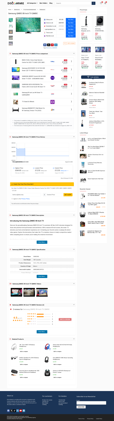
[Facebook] (8, 410)
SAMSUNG (54, 47)
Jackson (91, 127)
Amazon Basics (92, 107)
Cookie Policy (99, 418)
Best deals (45, 403)
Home (9, 9)
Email (78, 400)
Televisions (42, 9)
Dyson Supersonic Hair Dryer (95, 178)
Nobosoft (15, 417)
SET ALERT (68, 194)
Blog (50, 3)
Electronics (17, 9)
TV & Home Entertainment (29, 9)
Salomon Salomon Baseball (96, 92)
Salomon (91, 95)
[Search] (93, 3)
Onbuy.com (64, 170)
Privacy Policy (25, 199)
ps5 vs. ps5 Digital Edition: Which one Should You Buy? (97, 139)
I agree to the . (21, 199)
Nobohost (14, 418)
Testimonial (62, 400)
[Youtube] (20, 410)
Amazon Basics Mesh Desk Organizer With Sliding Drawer (96, 101)
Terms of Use (81, 418)
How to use (62, 401)
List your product (63, 403)
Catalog (44, 404)
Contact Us (45, 401)
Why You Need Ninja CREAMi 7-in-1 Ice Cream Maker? (96, 147)
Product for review (47, 400)
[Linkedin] (23, 410)
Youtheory (91, 88)
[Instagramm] (17, 410)
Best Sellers (43, 3)
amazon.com (92, 117)
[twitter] (11, 410)
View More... (42, 242)
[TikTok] (14, 410)
